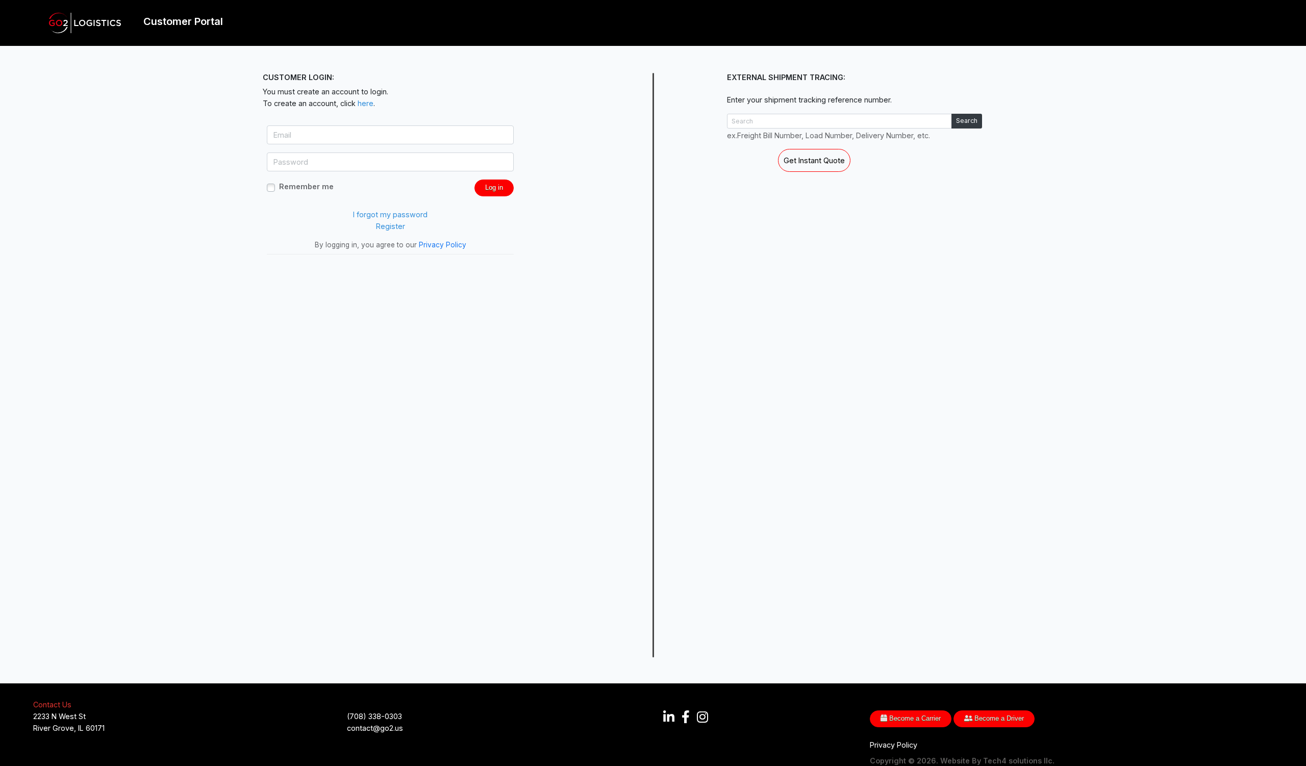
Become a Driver (998, 718)
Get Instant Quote (814, 160)
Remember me (306, 186)
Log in (494, 187)
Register (390, 226)
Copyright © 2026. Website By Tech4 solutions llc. (962, 760)
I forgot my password (390, 214)
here (365, 103)
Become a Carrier (914, 718)
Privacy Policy (442, 245)
